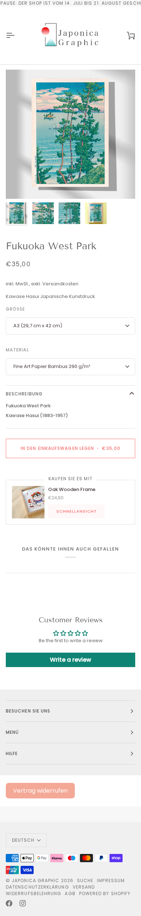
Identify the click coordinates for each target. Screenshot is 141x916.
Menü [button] (12, 732)
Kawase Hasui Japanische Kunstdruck (50, 296)
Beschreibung (24, 394)
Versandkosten (60, 283)
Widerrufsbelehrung (33, 893)
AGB (70, 893)
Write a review (70, 660)
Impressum (111, 880)
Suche (85, 880)
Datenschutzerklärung (37, 887)
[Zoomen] (19, 185)
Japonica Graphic (35, 880)
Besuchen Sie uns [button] (28, 711)
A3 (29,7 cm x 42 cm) (37, 325)
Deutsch (23, 840)
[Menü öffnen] (16, 35)
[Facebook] (9, 903)
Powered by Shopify (105, 893)
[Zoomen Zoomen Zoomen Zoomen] (70, 134)
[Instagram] (23, 903)
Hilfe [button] (12, 753)
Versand (84, 887)
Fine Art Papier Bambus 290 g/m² (51, 366)
